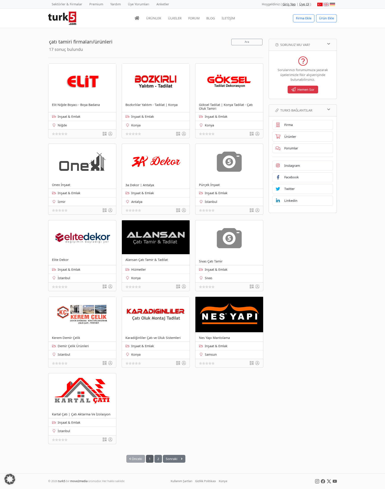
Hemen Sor (305, 89)
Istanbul (64, 354)
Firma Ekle (303, 18)
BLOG (210, 18)
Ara (247, 42)
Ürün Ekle (326, 18)
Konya (136, 125)
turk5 (61, 481)
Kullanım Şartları (181, 481)
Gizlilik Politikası (205, 481)
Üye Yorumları (138, 4)
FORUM (194, 18)
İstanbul (211, 202)
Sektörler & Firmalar (67, 4)
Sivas (208, 278)
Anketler (162, 4)
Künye (223, 481)
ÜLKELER (175, 18)
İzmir (62, 202)
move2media (79, 481)
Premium (96, 4)
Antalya (136, 202)
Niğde (62, 125)
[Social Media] (317, 481)
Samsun (211, 354)
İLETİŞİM (228, 18)
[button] (10, 479)
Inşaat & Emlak (69, 116)
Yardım (115, 4)
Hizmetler (138, 269)
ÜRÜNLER (153, 18)
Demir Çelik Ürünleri (73, 346)
